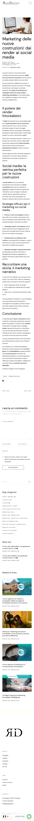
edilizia (5, 376)
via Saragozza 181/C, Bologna (11, 798)
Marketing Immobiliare (10, 63)
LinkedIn (4, 758)
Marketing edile (8, 62)
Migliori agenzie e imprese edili (14, 524)
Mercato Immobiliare (10, 521)
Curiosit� (6, 503)
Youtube (4, 764)
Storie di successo (9, 530)
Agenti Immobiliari (9, 496)
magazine (22, 369)
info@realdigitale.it (8, 804)
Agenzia (16, 347)
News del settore (9, 527)
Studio (4, 785)
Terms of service (7, 782)
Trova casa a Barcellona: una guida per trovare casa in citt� (16, 547)
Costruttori (7, 500)
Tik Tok (4, 767)
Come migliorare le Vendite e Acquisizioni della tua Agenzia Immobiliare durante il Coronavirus (14, 601)
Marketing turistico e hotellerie (15, 518)
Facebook (5, 761)
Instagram (5, 755)
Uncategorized (8, 533)
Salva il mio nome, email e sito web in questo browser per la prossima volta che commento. (17, 459)
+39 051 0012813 (7, 801)
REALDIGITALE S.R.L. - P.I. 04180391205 (13, 814)
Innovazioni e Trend (9, 506)
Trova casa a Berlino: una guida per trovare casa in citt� (15, 557)
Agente (8, 347)
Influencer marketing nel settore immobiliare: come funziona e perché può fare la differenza (15, 634)
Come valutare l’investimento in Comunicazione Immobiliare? (13, 665)
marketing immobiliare (14, 376)
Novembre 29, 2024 (9, 64)
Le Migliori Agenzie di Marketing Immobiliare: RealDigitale (13, 696)
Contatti (4, 779)
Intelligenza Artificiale (11, 509)
